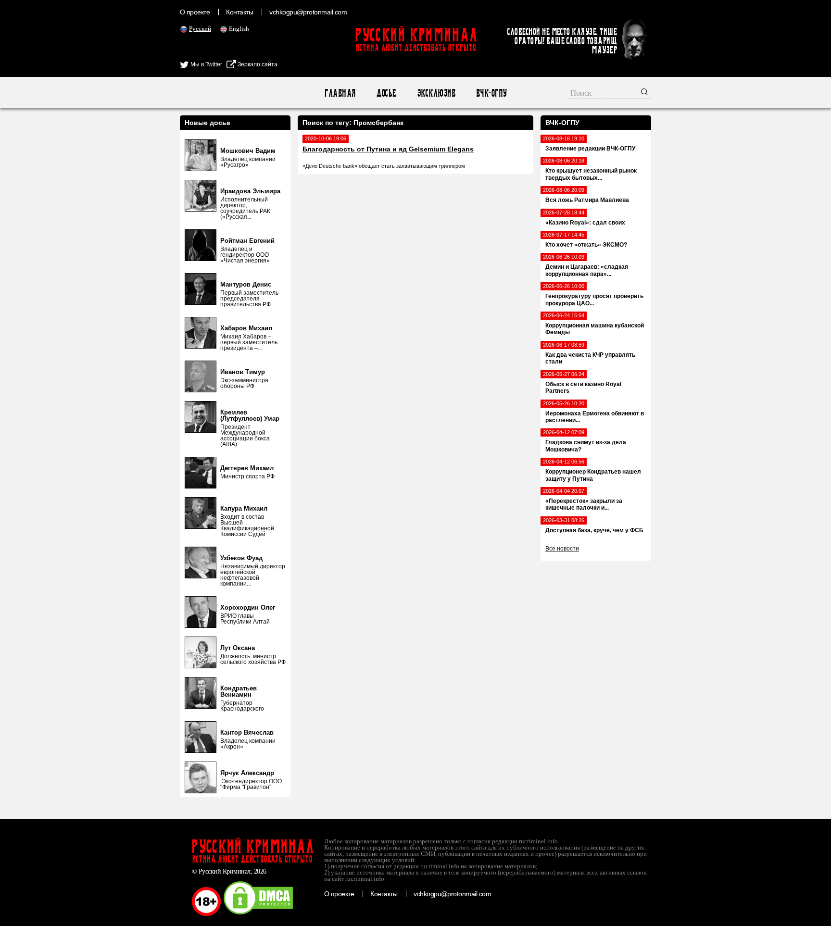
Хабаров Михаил (246, 328)
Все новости (562, 548)
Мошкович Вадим (248, 150)
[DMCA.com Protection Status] (258, 914)
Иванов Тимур (242, 371)
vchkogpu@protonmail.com (308, 12)
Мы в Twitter (205, 64)
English (239, 28)
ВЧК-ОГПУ (491, 93)
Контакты (239, 12)
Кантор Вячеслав (247, 732)
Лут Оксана (237, 647)
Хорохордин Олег (247, 607)
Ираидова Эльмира (250, 191)
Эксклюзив (436, 93)
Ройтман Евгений (247, 240)
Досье (386, 93)
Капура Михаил (243, 508)
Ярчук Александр (247, 772)
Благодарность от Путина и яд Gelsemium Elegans (388, 149)
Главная (339, 93)
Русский (200, 28)
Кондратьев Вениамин (238, 691)
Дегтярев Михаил (247, 468)
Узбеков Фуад (241, 558)
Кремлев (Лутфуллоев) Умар (249, 415)
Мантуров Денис (245, 284)
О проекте (195, 12)
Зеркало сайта (256, 64)
